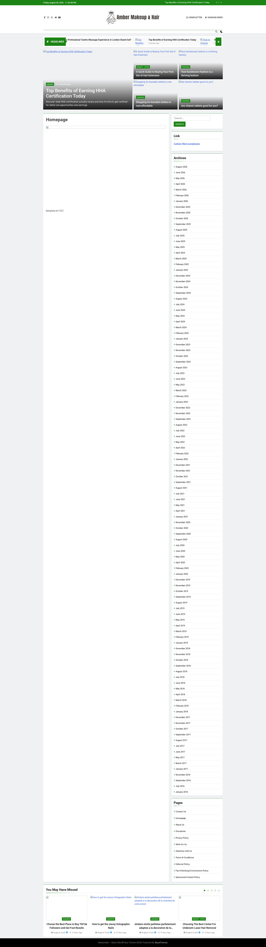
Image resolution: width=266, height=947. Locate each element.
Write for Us (181, 844)
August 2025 (181, 230)
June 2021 (180, 499)
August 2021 (181, 488)
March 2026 (181, 189)
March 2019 (181, 631)
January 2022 (182, 459)
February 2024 (182, 333)
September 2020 (183, 534)
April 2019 (180, 625)
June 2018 (180, 683)
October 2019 (182, 591)
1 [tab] (204, 890)
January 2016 (182, 792)
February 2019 (182, 637)
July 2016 (180, 786)
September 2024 (183, 293)
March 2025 (181, 258)
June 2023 (180, 379)
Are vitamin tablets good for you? (199, 105)
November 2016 (183, 775)
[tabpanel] (67, 915)
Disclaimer (181, 831)
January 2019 (182, 643)
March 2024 (181, 327)
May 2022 (180, 442)
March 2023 (181, 390)
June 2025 (180, 241)
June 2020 (180, 551)
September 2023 (183, 362)
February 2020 (182, 568)
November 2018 (183, 654)
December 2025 (183, 207)
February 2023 (182, 396)
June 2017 (180, 752)
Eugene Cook (59, 932)
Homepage (181, 818)
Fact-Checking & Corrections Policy (192, 870)
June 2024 (180, 310)
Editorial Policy (183, 864)
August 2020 (181, 539)
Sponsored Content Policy (188, 877)
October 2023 (182, 356)
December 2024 (183, 276)
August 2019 (181, 602)
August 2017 (181, 740)
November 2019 (183, 585)
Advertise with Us (184, 851)
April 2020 (180, 562)
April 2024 (180, 321)
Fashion (185, 67)
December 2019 (183, 579)
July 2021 (180, 493)
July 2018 (180, 677)
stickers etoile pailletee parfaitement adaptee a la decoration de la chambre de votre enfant (155, 928)
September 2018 (183, 666)
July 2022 (180, 430)
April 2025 (180, 253)
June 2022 (180, 436)
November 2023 (183, 350)
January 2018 (182, 711)
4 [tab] (215, 890)
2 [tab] (208, 890)
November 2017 (183, 723)
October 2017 (182, 729)
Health (50, 84)
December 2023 (183, 344)
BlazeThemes (161, 942)
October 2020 (182, 528)
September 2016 (183, 780)
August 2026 (181, 167)
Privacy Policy (182, 838)
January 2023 (182, 402)
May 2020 (180, 556)
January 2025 (182, 270)
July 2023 (180, 373)
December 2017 (183, 717)
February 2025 (182, 264)
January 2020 (182, 574)
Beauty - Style (143, 67)
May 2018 (180, 688)
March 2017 (181, 763)
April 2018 (180, 694)
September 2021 (183, 482)
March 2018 (181, 700)
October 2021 (182, 476)
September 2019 (183, 597)
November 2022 (183, 413)
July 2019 (180, 608)
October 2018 (182, 660)
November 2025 (183, 212)
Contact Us (181, 811)
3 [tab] (211, 890)
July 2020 (180, 545)
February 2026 (182, 195)
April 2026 (180, 184)
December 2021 (183, 465)
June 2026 (180, 172)
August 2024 (181, 299)
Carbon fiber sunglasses (187, 143)
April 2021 (180, 511)
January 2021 (182, 516)
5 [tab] (219, 890)
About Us (180, 825)
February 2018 (182, 706)
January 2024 (182, 339)
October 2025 (182, 218)
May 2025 (180, 247)
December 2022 (183, 407)
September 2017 (183, 734)
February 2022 (182, 453)
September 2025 (183, 224)
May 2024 (180, 316)
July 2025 (180, 235)
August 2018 (181, 671)
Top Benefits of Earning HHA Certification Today (187, 3)
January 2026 (182, 201)
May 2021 (180, 505)
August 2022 (181, 425)
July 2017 (180, 746)
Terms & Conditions (185, 857)
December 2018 (183, 648)
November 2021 (183, 470)
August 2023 (181, 367)
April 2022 (180, 448)
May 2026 (180, 178)
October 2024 (182, 287)
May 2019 (180, 620)
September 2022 (183, 419)
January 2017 (182, 769)
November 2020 (183, 522)
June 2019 (180, 614)
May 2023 (180, 385)
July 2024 (180, 304)
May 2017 (180, 757)
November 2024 (183, 281)
